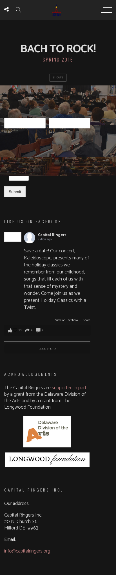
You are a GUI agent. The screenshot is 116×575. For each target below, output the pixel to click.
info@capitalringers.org (27, 551)
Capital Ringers (52, 235)
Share (86, 320)
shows (58, 77)
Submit (15, 191)
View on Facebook (67, 320)
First (7, 132)
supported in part (69, 388)
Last (52, 132)
